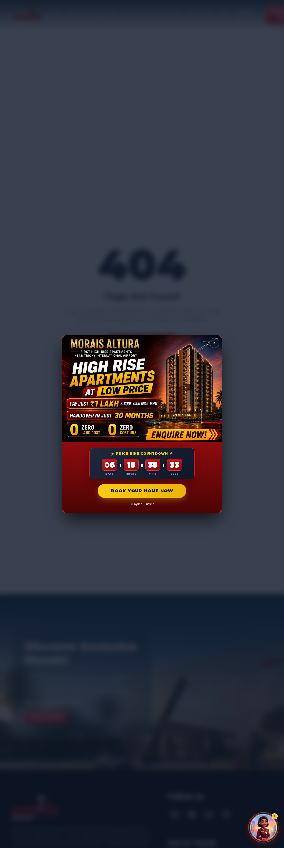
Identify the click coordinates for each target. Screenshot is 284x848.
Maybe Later (142, 504)
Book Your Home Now (142, 490)
